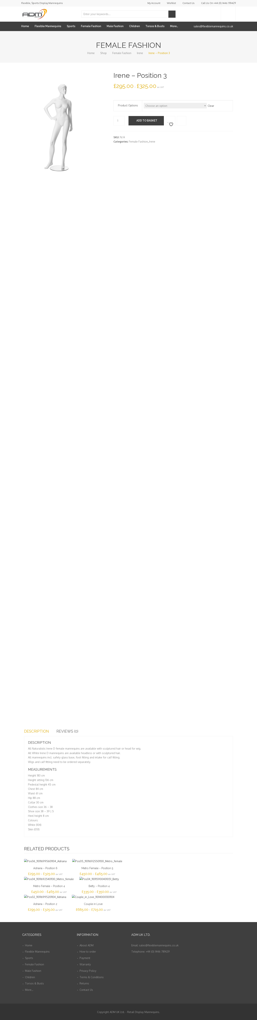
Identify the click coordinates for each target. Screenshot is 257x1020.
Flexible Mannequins (48, 26)
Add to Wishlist (170, 120)
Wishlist (171, 3)
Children (134, 26)
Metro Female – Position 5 (97, 868)
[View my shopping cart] (228, 14)
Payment (85, 958)
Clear (211, 105)
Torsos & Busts (154, 26)
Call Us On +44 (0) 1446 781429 (218, 3)
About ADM (87, 945)
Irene (140, 53)
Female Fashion (91, 26)
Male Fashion (115, 26)
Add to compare (181, 120)
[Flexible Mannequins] (34, 13)
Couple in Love (93, 903)
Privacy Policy (88, 970)
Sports (71, 26)
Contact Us (188, 3)
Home (25, 26)
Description (36, 731)
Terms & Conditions (92, 977)
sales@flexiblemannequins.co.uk (213, 26)
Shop (103, 53)
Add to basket (146, 120)
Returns (84, 983)
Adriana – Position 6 (45, 868)
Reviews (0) (67, 731)
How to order (88, 951)
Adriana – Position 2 (45, 903)
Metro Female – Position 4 (49, 886)
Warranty (85, 964)
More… (174, 26)
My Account (154, 3)
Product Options (128, 105)
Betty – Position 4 (99, 886)
